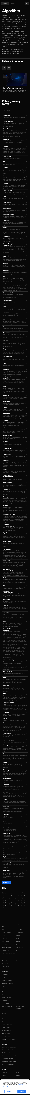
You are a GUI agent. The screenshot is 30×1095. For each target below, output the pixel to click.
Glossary (5, 3)
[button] (4, 68)
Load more (6, 882)
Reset (8, 888)
